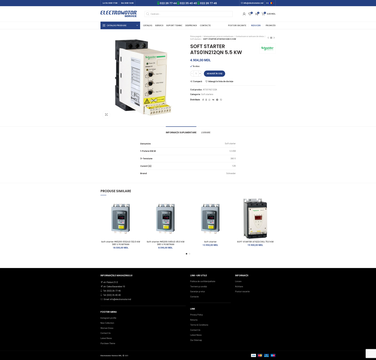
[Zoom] (106, 114)
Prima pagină (195, 36)
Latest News (106, 338)
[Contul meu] (244, 14)
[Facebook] (203, 100)
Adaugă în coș (214, 73)
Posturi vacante (242, 291)
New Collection (107, 323)
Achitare (239, 286)
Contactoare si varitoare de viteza (250, 36)
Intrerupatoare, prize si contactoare (218, 36)
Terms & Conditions (199, 325)
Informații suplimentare (181, 132)
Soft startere (195, 39)
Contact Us (105, 333)
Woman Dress (106, 328)
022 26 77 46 (208, 3)
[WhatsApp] (209, 100)
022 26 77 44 (168, 3)
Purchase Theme (107, 343)
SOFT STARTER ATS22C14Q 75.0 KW (255, 241)
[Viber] (221, 100)
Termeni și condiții (198, 286)
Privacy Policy (196, 315)
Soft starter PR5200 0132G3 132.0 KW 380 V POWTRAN (120, 243)
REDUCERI (256, 25)
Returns (194, 320)
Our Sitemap (196, 340)
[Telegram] (217, 100)
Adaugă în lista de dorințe (220, 81)
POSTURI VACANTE (237, 25)
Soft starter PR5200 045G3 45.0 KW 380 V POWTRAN (165, 243)
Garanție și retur (197, 291)
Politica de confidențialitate (202, 281)
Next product (274, 37)
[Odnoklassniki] (206, 100)
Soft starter (210, 241)
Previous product (268, 37)
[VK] (213, 100)
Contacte (194, 296)
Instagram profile (108, 318)
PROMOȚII (271, 25)
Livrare (205, 132)
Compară (197, 81)
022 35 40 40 (188, 3)
